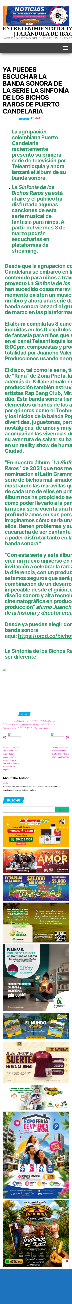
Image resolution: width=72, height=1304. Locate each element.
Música (24, 714)
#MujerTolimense (48, 724)
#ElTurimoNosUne (10, 724)
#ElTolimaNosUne (47, 721)
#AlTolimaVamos (21, 721)
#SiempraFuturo (9, 728)
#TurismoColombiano (43, 728)
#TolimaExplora (25, 727)
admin (38, 118)
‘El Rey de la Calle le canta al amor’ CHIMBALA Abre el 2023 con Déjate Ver (60, 752)
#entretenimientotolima (29, 725)
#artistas (34, 720)
